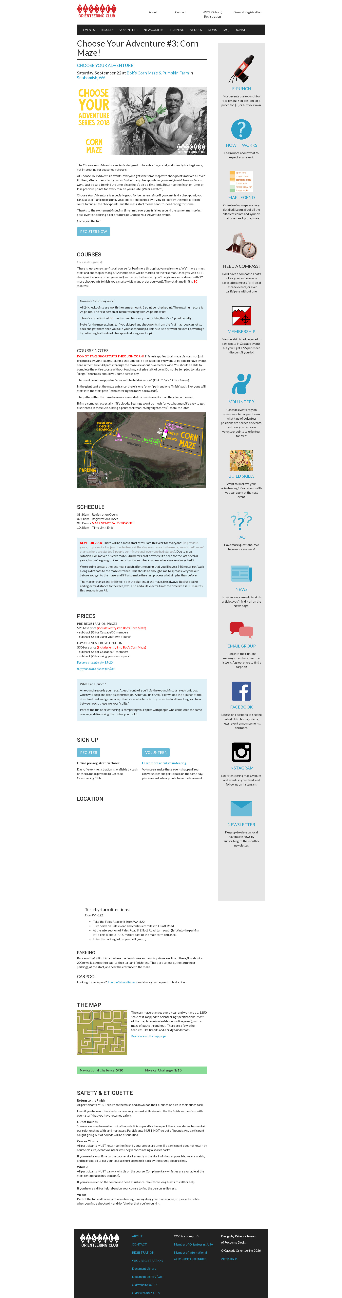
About (153, 12)
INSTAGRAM (241, 767)
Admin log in (229, 1258)
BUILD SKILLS (242, 475)
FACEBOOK (241, 706)
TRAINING (176, 29)
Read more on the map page (148, 1036)
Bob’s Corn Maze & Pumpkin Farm (158, 72)
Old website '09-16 (144, 1285)
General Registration (247, 12)
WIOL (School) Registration (212, 14)
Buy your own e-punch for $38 (96, 668)
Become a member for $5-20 (95, 662)
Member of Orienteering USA (193, 1244)
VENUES (196, 29)
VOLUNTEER (128, 29)
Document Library (144, 1268)
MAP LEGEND (241, 197)
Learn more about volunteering (164, 763)
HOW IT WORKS (241, 145)
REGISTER (88, 752)
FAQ (226, 29)
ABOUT (137, 1236)
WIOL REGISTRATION (147, 1260)
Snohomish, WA (91, 77)
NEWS (212, 29)
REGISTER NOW (93, 231)
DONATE (241, 29)
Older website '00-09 (146, 1293)
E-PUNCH (241, 88)
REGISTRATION (143, 1252)
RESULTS (107, 29)
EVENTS (89, 29)
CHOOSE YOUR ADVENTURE (105, 65)
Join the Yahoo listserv (122, 982)
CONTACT (139, 1244)
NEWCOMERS (153, 29)
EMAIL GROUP (241, 645)
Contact (180, 12)
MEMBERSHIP (241, 331)
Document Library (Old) (147, 1276)
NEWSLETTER (241, 824)
